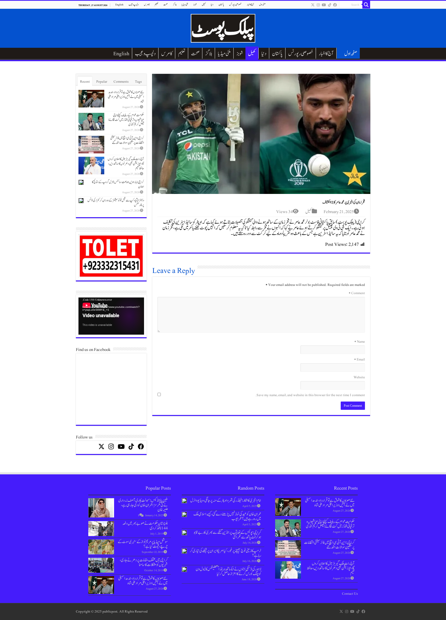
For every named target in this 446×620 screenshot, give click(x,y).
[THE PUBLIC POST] (223, 27)
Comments (121, 81)
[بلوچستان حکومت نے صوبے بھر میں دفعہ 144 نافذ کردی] (101, 528)
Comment (357, 293)
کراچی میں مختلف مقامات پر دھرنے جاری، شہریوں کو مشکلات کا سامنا (144, 562)
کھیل (204, 4)
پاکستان (221, 4)
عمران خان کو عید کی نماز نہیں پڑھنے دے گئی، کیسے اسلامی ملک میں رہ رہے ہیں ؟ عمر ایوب (227, 516)
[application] (111, 316)
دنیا (212, 4)
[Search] (366, 5)
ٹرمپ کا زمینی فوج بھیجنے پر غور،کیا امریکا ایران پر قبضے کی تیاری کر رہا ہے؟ (225, 553)
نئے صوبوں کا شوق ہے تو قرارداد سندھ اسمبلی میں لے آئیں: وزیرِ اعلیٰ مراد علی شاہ (126, 96)
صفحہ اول (262, 4)
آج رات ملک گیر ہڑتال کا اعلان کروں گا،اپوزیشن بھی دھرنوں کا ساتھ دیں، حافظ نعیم (126, 163)
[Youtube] (323, 5)
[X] (312, 5)
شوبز (195, 4)
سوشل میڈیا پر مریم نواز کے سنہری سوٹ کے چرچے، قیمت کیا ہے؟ (143, 544)
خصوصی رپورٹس (235, 4)
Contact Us (350, 594)
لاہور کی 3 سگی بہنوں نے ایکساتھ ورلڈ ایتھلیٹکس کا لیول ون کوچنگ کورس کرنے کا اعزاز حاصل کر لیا (228, 571)
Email (359, 359)
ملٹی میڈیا (185, 4)
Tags (138, 81)
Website (359, 377)
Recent (85, 81)
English (119, 4)
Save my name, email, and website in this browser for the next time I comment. (310, 395)
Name (359, 341)
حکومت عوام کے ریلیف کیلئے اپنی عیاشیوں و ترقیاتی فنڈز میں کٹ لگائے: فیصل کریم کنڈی (126, 119)
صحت (165, 4)
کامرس (146, 4)
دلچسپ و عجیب (134, 4)
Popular (101, 81)
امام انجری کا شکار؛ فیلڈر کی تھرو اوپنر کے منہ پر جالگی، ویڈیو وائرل (225, 500)
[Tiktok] (330, 5)
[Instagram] (318, 5)
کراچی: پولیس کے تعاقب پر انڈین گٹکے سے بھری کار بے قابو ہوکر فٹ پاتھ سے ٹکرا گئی (227, 534)
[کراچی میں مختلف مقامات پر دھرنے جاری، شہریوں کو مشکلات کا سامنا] (101, 565)
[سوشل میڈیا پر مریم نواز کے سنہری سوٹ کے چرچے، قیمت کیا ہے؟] (101, 546)
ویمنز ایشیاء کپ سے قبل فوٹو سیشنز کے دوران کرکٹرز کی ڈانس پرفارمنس (115, 203)
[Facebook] (335, 5)
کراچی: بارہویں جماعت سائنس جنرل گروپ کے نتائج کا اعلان (118, 184)
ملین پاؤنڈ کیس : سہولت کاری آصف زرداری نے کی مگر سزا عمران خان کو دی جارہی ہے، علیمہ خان (143, 505)
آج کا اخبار (250, 4)
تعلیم (156, 4)
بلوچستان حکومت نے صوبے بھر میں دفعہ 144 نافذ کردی (145, 525)
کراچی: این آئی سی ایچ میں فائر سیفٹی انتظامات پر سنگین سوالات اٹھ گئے (127, 140)
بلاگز (175, 4)
